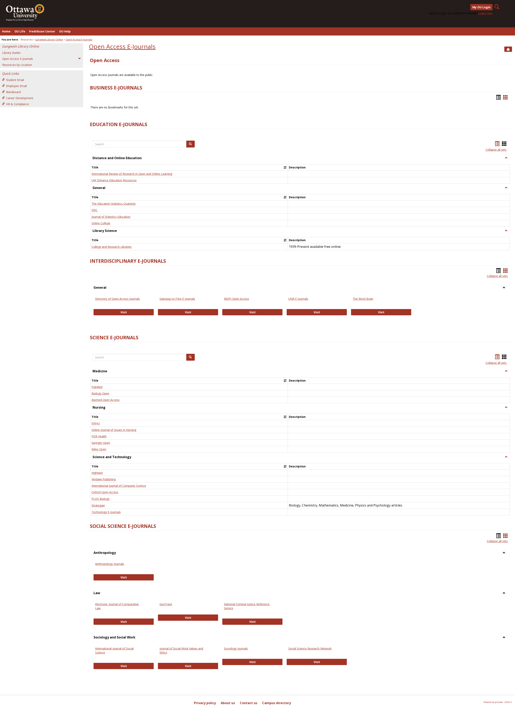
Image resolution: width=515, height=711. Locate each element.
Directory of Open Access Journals (117, 299)
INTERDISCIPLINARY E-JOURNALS (128, 261)
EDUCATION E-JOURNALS (118, 124)
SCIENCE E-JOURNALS (114, 337)
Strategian (98, 505)
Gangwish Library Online (49, 39)
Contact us (248, 703)
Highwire (97, 473)
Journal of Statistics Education (111, 217)
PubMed (97, 387)
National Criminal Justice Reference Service (247, 606)
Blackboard (13, 92)
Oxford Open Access (105, 492)
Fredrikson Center (42, 31)
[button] (506, 158)
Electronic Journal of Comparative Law (117, 606)
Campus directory (276, 703)
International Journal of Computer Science (119, 486)
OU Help (65, 31)
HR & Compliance (17, 104)
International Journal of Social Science (114, 650)
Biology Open (100, 393)
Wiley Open (99, 449)
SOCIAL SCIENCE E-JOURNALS (123, 526)
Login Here (485, 13)
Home (6, 31)
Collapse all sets (496, 150)
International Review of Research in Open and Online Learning (132, 174)
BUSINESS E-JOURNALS (116, 87)
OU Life (19, 31)
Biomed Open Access (105, 400)
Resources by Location (17, 65)
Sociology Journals (236, 648)
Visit (137, 312)
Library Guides (11, 53)
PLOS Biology (100, 499)
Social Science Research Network (310, 648)
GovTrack (166, 604)
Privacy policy (205, 703)
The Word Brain (363, 299)
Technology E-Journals (106, 512)
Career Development (19, 98)
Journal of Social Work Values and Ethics (181, 650)
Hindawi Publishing (104, 479)
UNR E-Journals (298, 299)
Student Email (15, 80)
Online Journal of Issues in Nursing (114, 430)
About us (228, 703)
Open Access (104, 60)
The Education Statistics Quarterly (114, 204)
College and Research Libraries (112, 247)
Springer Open (101, 443)
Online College (101, 223)
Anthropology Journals (109, 564)
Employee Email (16, 86)
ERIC (95, 210)
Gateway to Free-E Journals (177, 299)
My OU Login (481, 7)
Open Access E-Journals (79, 39)
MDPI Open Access (236, 299)
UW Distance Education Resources (114, 180)
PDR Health (99, 436)
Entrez (96, 423)
